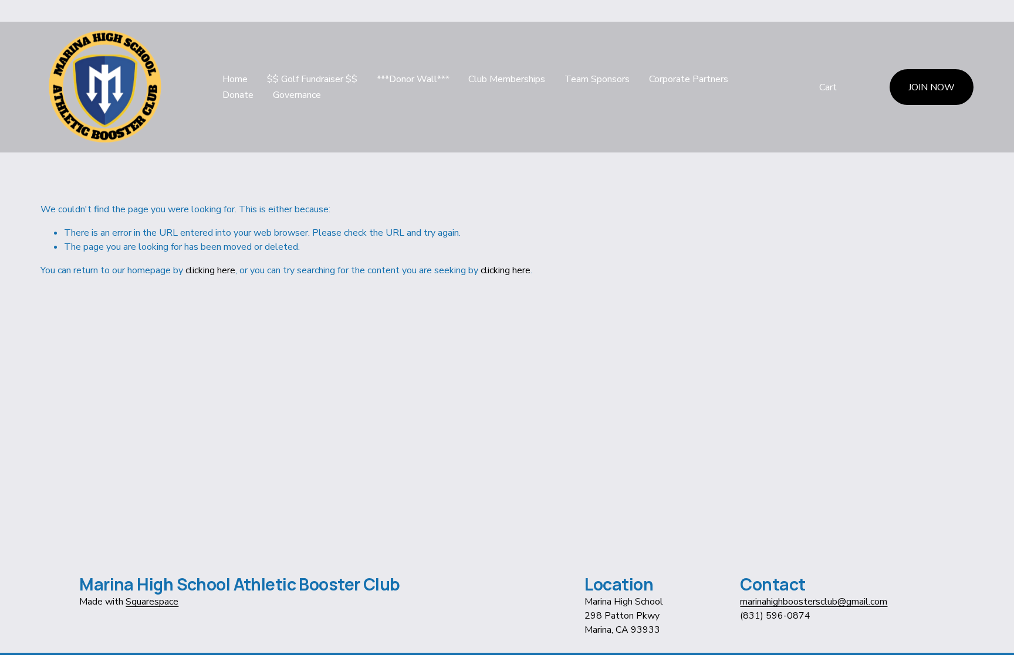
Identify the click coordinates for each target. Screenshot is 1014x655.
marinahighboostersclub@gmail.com (813, 601)
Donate (238, 95)
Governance (297, 95)
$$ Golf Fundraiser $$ (312, 79)
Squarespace (152, 601)
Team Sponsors (597, 79)
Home (235, 79)
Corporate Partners (688, 79)
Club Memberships (506, 79)
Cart (828, 87)
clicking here (210, 270)
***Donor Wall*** (413, 79)
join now (931, 87)
